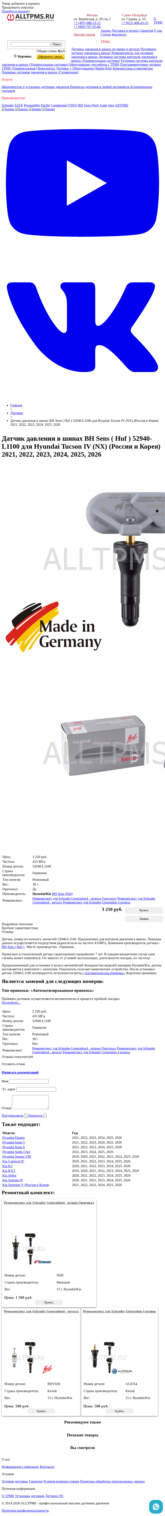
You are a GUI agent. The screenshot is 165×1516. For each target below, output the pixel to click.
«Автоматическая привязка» (104, 973)
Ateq (111, 105)
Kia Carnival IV (13, 1161)
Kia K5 (7, 1166)
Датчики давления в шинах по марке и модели (105, 49)
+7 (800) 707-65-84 (87, 27)
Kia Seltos (9, 1175)
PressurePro (32, 105)
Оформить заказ (54, 55)
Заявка (143, 919)
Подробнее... (11, 1002)
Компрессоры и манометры (133, 68)
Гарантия (146, 30)
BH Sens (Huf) (88, 105)
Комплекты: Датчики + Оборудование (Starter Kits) (75, 68)
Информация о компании (20, 1467)
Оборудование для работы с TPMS (94, 64)
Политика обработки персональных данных (112, 1481)
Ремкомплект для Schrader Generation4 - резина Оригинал (74, 898)
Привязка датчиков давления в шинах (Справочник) (40, 72)
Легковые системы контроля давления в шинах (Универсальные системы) (114, 58)
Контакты (119, 34)
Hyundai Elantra (13, 1137)
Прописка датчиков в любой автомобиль (100, 87)
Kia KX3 (8, 1171)
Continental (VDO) (64, 105)
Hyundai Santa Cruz (16, 1152)
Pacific (45, 105)
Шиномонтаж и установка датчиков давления (36, 87)
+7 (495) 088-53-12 (87, 23)
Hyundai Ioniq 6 (13, 1147)
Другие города (84, 34)
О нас (158, 30)
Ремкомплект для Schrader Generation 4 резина (96, 902)
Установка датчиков (29, 1496)
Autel (103, 105)
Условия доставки (15, 1481)
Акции (106, 30)
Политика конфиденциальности (25, 1510)
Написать (35, 1115)
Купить (143, 910)
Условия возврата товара (61, 1481)
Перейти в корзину (16, 11)
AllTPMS (121, 105)
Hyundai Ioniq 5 (13, 1142)
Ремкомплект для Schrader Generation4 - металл (41, 1311)
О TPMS (158, 20)
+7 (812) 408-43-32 (134, 23)
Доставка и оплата (125, 30)
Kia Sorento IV (12, 1180)
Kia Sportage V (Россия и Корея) (25, 1185)
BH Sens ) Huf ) (13, 947)
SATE (19, 105)
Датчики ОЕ (54, 1496)
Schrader (8, 105)
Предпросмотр (13, 1115)
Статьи (106, 34)
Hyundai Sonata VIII (16, 1156)
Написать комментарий (20, 1072)
